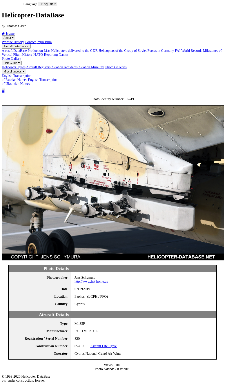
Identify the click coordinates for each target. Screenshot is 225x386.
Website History (13, 42)
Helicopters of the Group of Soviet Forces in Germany (136, 50)
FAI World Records (188, 50)
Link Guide (11, 63)
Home (10, 33)
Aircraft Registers (38, 67)
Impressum (44, 42)
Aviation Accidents (64, 67)
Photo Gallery (11, 58)
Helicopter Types (13, 67)
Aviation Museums (91, 67)
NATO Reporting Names (50, 54)
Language (30, 4)
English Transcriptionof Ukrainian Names (30, 81)
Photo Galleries (116, 67)
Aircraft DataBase (15, 46)
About (8, 37)
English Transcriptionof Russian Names (16, 78)
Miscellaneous (13, 71)
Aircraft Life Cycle (103, 346)
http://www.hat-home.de (91, 281)
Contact (30, 42)
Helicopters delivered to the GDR (74, 50)
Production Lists (39, 50)
